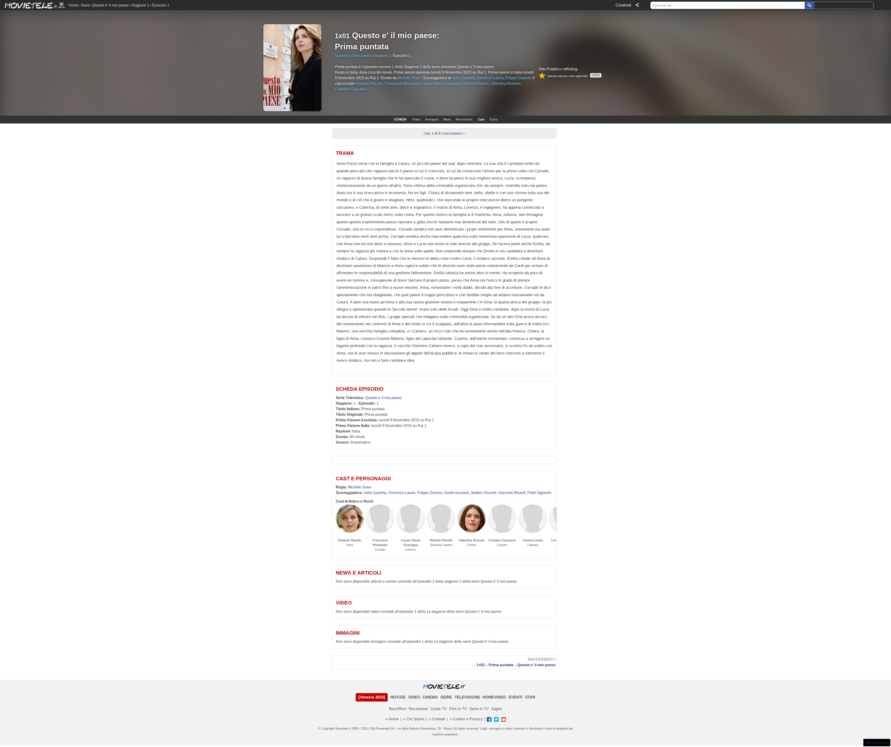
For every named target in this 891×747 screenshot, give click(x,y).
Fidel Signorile (539, 493)
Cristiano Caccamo (502, 540)
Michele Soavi (359, 487)
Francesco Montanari (380, 542)
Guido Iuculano (456, 493)
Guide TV (438, 709)
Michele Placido (441, 540)
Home (73, 5)
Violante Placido (349, 540)
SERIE (446, 697)
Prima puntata (362, 46)
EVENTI (516, 697)
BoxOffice (397, 709)
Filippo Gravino (429, 493)
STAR (530, 697)
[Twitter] (496, 719)
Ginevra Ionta (533, 540)
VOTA (596, 75)
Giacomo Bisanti (512, 493)
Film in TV (458, 709)
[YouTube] (503, 719)
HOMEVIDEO (494, 697)
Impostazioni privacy (876, 742)
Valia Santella (375, 493)
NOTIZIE (398, 697)
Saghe (496, 709)
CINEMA (430, 697)
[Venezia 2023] (371, 697)
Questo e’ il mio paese (110, 5)
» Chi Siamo (413, 719)
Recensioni (418, 709)
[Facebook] (489, 719)
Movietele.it (28, 5)
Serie (85, 5)
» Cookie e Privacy (466, 719)
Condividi (623, 5)
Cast (481, 119)
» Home (392, 719)
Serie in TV (479, 709)
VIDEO (414, 697)
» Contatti (437, 719)
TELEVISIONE (467, 697)
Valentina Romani (471, 540)
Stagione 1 (140, 5)
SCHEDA (400, 119)
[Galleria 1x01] (83, 57)
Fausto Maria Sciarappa (410, 542)
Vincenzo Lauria (401, 493)
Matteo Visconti (484, 493)
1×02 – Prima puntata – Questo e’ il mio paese (515, 662)
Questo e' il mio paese (353, 56)
